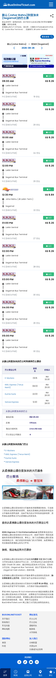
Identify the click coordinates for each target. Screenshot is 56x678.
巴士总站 (33, 622)
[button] (14, 61)
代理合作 (33, 646)
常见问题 (6, 625)
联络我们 (6, 622)
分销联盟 (33, 642)
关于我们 (6, 618)
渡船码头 (33, 625)
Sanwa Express (12, 402)
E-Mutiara (9, 378)
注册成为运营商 (36, 649)
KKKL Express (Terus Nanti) (17, 454)
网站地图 (6, 629)
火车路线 (33, 632)
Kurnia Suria (10, 394)
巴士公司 (33, 618)
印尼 (4, 646)
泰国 (4, 642)
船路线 (32, 629)
